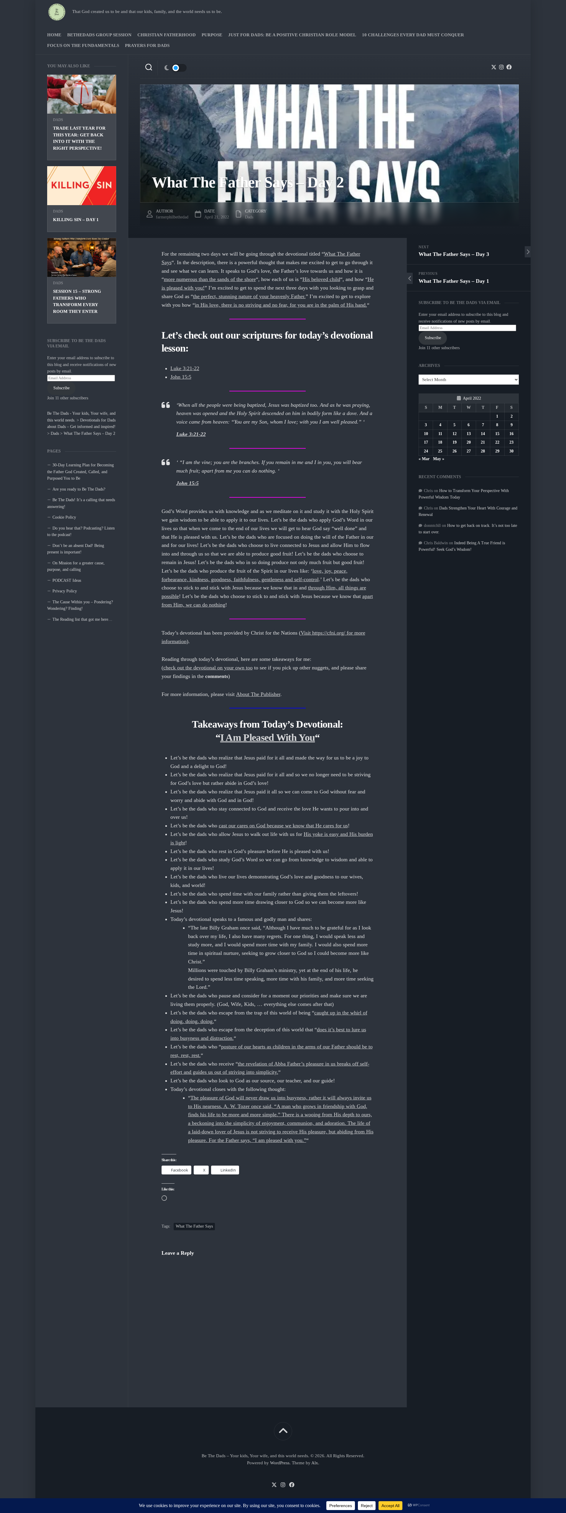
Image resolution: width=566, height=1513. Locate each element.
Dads (58, 120)
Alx (314, 1462)
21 (483, 442)
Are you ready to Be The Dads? (78, 489)
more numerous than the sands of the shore (210, 279)
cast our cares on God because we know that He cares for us (283, 826)
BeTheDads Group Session (99, 34)
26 (455, 451)
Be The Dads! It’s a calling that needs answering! (81, 503)
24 (426, 451)
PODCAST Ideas (66, 580)
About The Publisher (258, 694)
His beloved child (321, 279)
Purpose (212, 34)
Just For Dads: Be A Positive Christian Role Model (292, 34)
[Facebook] (509, 67)
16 (511, 434)
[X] (493, 67)
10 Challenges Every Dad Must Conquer (413, 34)
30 (511, 451)
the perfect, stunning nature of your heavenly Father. (249, 296)
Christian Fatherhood (166, 34)
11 (440, 434)
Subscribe (61, 388)
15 (497, 434)
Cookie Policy (64, 517)
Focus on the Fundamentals (83, 45)
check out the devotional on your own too (208, 668)
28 (483, 451)
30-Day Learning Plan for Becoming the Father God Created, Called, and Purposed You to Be (80, 472)
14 (483, 434)
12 (455, 434)
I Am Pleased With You (267, 737)
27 (469, 451)
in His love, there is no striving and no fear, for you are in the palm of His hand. (281, 305)
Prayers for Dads (147, 45)
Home (54, 34)
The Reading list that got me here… (82, 619)
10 (426, 434)
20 (469, 442)
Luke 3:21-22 (184, 368)
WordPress (279, 1462)
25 (440, 451)
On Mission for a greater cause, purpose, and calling (76, 566)
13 (469, 434)
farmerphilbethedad (172, 217)
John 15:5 (180, 377)
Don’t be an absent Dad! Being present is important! (75, 549)
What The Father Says (194, 1226)
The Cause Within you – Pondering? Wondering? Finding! (80, 605)
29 (497, 451)
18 (440, 442)
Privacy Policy (64, 591)
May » (438, 459)
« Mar (424, 459)
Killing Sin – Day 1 (76, 219)
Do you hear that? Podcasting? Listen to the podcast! (81, 531)
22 (497, 442)
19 (455, 442)
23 (511, 442)
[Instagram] (501, 67)
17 (426, 442)
